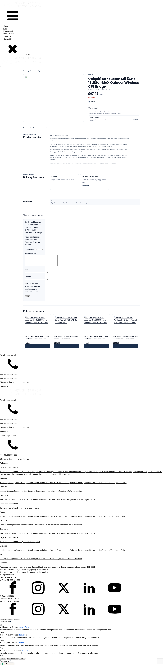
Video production (95, 483)
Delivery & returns (38, 128)
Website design (21, 483)
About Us (7, 36)
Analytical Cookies (9, 643)
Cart (5, 28)
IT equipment (115, 483)
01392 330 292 (135, 118)
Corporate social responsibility (29, 474)
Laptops (3, 491)
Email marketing (63, 483)
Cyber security (81, 499)
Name (28, 270)
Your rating (30, 249)
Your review (30, 254)
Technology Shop (27, 71)
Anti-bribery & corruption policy (136, 472)
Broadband (63, 491)
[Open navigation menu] (0, 66)
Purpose (3, 499)
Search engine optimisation (38, 483)
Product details (27, 128)
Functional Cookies (10, 635)
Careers (34, 499)
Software (71, 491)
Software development (79, 483)
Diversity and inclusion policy (91, 472)
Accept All (16, 619)
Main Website (9, 34)
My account (8, 31)
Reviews (47, 128)
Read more (37, 346)
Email (28, 277)
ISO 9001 (91, 499)
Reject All (10, 619)
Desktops (10, 491)
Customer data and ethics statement (56, 474)
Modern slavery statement (113, 472)
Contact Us (7, 39)
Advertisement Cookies (11, 650)
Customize (3, 619)
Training (124, 483)
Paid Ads (53, 483)
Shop (5, 26)
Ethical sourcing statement (50, 472)
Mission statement (19, 499)
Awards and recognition (66, 499)
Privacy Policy (23, 472)
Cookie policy (34, 472)
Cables (30, 491)
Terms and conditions (8, 472)
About (29, 499)
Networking (37, 71)
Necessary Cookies (10, 627)
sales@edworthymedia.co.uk (89, 187)
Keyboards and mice (41, 491)
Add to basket (66, 346)
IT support (106, 483)
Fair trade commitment (70, 472)
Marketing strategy (7, 483)
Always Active (24, 627)
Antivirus (78, 491)
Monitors (23, 491)
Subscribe (4, 386)
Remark (21, 635)
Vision (9, 499)
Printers (17, 491)
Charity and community (47, 499)
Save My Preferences (12, 658)
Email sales (135, 119)
